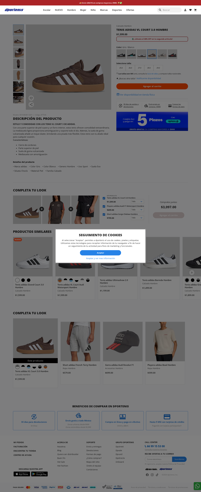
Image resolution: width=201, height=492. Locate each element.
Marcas (104, 9)
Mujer (83, 9)
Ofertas (130, 9)
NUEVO (59, 9)
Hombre (71, 9)
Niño (93, 9)
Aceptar (100, 253)
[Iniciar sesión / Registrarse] (185, 10)
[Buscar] (160, 10)
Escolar (47, 9)
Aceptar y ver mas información (100, 258)
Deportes (117, 9)
